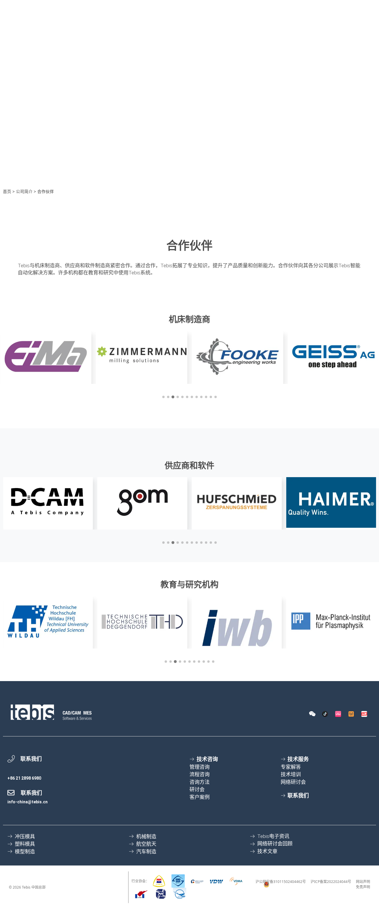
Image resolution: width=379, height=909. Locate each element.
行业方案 (274, 33)
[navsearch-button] (178, 8)
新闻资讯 (256, 7)
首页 (7, 191)
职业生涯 (198, 7)
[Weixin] (312, 714)
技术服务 (195, 33)
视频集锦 (314, 7)
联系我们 (227, 7)
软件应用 (156, 33)
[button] (163, 397)
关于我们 (353, 33)
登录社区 (351, 7)
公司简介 (24, 191)
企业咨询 (235, 33)
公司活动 (285, 7)
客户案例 (314, 33)
